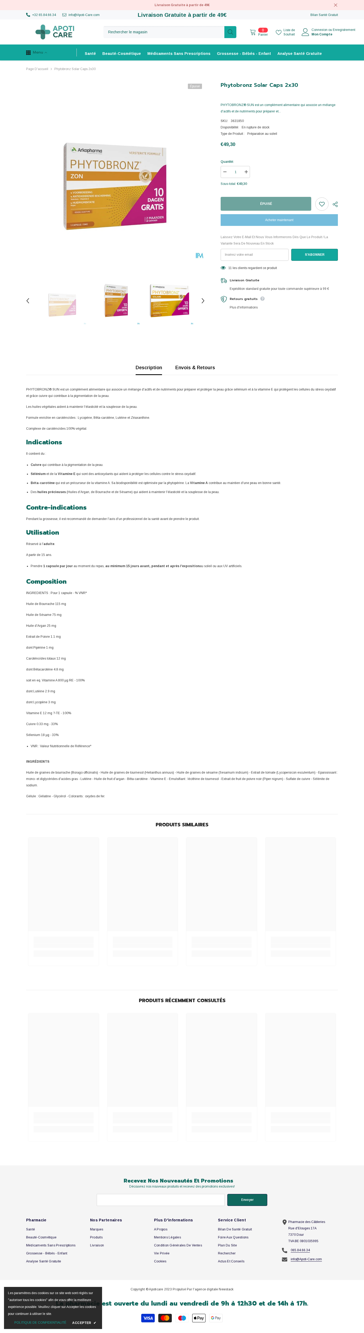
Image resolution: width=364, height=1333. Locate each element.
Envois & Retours (195, 367)
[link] (64, 946)
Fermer (335, 5)
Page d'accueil (37, 69)
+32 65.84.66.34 (44, 15)
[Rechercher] (169, 32)
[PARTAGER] (333, 204)
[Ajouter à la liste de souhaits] (322, 204)
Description (149, 367)
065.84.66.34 (300, 1250)
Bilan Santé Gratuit (324, 15)
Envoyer (247, 1200)
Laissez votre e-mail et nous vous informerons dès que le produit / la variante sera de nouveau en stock (274, 240)
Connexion (319, 29)
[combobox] (163, 32)
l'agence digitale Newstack (213, 1289)
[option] (115, 170)
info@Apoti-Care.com (84, 15)
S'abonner (315, 255)
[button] (28, 301)
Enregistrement (344, 29)
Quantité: (227, 162)
